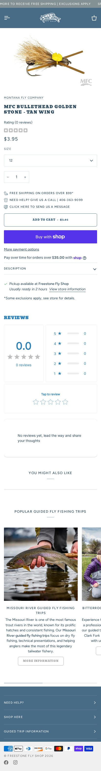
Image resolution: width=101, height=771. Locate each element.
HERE (25, 206)
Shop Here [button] (13, 717)
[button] (71, 333)
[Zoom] (50, 59)
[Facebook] (6, 762)
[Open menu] (11, 18)
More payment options (21, 249)
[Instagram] (15, 762)
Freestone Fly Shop (26, 756)
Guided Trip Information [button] (26, 731)
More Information (41, 661)
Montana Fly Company (24, 97)
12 (11, 160)
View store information (67, 289)
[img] (15, 130)
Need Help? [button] (14, 702)
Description (15, 268)
